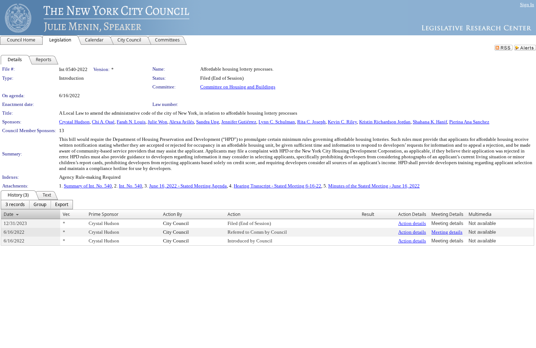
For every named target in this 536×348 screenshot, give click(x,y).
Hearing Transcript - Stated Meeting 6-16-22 (277, 186)
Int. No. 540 (130, 186)
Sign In (527, 4)
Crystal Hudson (74, 121)
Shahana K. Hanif (430, 121)
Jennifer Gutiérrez (238, 121)
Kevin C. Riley (342, 121)
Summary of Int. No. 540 (88, 186)
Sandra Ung (207, 121)
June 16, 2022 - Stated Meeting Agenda (188, 186)
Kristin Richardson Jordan (385, 121)
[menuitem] (15, 204)
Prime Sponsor (104, 214)
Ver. (66, 214)
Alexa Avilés (181, 121)
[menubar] (37, 204)
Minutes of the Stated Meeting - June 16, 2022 (374, 186)
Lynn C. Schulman (277, 121)
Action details (412, 223)
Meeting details (446, 232)
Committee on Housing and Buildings (237, 87)
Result (368, 214)
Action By (172, 214)
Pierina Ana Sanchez (469, 121)
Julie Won (157, 121)
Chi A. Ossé (103, 121)
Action (234, 214)
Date (8, 214)
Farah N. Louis (131, 121)
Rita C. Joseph (311, 121)
